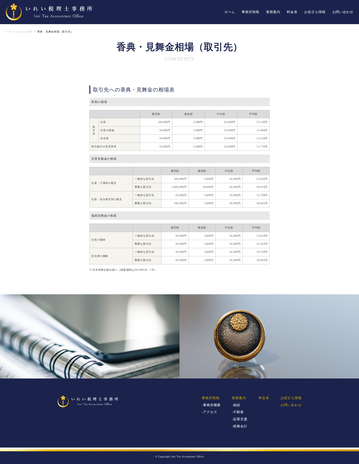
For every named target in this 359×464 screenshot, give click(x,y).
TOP (8, 31)
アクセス (210, 412)
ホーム (229, 12)
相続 (236, 405)
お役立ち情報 (314, 12)
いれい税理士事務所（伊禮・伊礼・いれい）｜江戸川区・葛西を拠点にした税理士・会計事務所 (49, 12)
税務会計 (240, 426)
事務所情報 (250, 12)
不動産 (238, 412)
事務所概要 (212, 405)
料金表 (292, 12)
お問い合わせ (342, 12)
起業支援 (240, 419)
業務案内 (273, 12)
